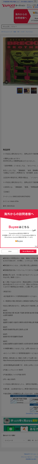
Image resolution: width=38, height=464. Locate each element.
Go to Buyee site (28, 251)
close (9, 251)
